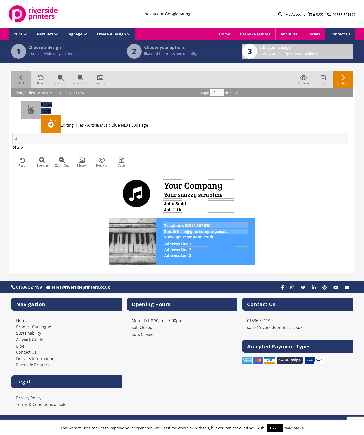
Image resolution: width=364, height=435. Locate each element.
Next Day (45, 34)
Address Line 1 (177, 244)
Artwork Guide (29, 339)
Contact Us (340, 34)
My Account (296, 14)
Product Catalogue (33, 327)
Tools (46, 111)
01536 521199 (28, 287)
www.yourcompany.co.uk (188, 237)
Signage (75, 34)
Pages (46, 104)
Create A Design (112, 34)
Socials (313, 34)
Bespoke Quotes (255, 34)
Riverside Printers (32, 365)
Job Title (173, 209)
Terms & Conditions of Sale (41, 404)
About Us (289, 34)
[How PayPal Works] (315, 362)
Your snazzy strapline (193, 194)
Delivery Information (35, 358)
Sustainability (28, 333)
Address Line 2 (177, 249)
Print (18, 34)
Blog (20, 346)
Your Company (193, 185)
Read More (294, 427)
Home (224, 34)
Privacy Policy (28, 398)
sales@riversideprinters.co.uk (80, 287)
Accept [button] (275, 428)
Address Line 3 (177, 255)
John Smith (176, 203)
